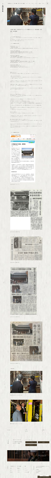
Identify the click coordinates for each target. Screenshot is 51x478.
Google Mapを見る (39, 467)
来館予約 (47, 3)
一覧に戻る (26, 431)
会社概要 (37, 469)
